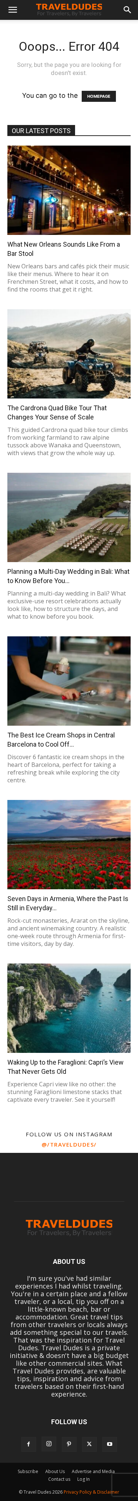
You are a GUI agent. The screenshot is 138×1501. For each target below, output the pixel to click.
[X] (89, 1444)
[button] (12, 10)
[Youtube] (109, 1444)
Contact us (59, 1479)
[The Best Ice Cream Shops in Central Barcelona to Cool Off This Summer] (69, 681)
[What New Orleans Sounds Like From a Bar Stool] (69, 190)
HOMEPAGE (98, 96)
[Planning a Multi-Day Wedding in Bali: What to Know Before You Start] (69, 517)
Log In (83, 1479)
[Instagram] (49, 1444)
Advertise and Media (93, 1471)
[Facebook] (28, 1444)
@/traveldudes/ (69, 1144)
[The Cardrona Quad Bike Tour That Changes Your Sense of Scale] (69, 354)
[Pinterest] (69, 1444)
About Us (55, 1471)
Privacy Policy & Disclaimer (91, 1492)
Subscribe (28, 1471)
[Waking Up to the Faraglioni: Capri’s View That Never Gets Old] (69, 1008)
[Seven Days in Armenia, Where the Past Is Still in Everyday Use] (69, 844)
